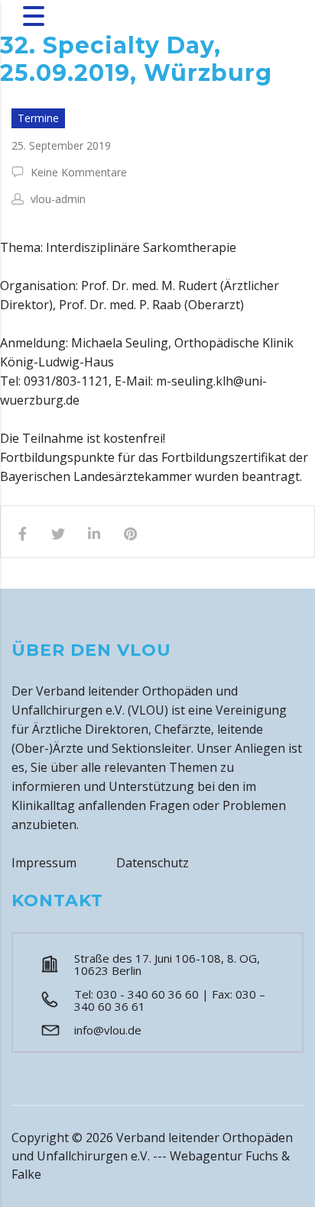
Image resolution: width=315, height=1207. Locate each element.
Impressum (43, 862)
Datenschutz (152, 862)
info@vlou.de (107, 1030)
